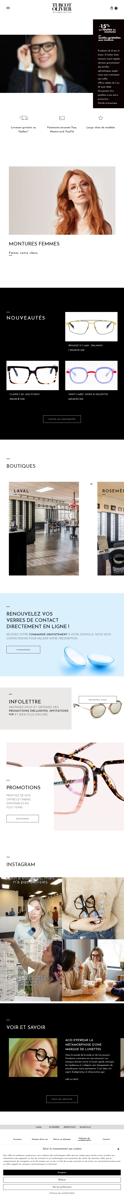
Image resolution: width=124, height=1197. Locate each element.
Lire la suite (71, 1079)
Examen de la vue (40, 1139)
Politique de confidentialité (62, 1193)
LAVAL (39, 1127)
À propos (17, 1139)
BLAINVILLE (85, 1127)
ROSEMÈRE (54, 1127)
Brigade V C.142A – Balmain (85, 345)
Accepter (62, 1172)
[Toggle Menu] (8, 8)
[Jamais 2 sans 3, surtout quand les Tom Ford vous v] (93, 908)
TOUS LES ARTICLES (62, 1099)
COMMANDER (23, 650)
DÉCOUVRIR (22, 819)
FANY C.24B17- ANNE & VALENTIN (88, 394)
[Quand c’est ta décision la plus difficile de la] (31, 970)
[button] (119, 1149)
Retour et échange (61, 1139)
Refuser (62, 1180)
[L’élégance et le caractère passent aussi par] (93, 970)
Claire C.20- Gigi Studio (25, 394)
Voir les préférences (62, 1187)
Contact (106, 1139)
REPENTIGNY (70, 1127)
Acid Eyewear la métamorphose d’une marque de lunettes (83, 1045)
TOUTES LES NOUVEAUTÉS (62, 419)
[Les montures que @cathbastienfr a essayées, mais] (31, 908)
